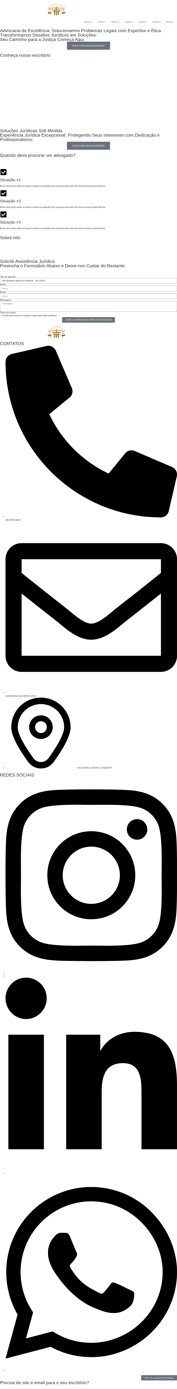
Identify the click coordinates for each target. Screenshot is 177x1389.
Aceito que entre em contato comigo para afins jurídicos (29, 315)
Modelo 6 (156, 22)
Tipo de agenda (7, 277)
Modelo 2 (102, 22)
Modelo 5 (143, 22)
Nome (3, 284)
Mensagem (5, 300)
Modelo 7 (170, 22)
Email (3, 292)
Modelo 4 (129, 22)
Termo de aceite (8, 313)
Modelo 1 (88, 22)
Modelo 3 (115, 22)
